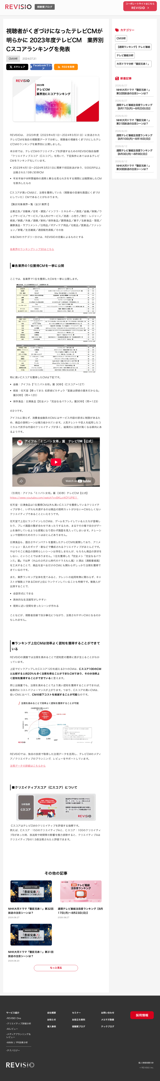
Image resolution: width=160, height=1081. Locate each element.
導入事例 (51, 1026)
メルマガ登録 (107, 1019)
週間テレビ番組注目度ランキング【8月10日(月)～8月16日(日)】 (134, 137)
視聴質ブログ (78, 1026)
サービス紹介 (12, 1012)
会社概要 (51, 1012)
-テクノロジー (13, 1050)
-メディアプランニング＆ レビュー (18, 1035)
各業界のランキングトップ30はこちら (32, 249)
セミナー (76, 1012)
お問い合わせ (107, 1012)
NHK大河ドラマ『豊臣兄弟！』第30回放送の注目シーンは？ (133, 167)
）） (44, 498)
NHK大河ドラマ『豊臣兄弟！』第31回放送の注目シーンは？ (133, 121)
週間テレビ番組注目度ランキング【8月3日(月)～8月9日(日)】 (134, 152)
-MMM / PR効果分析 (17, 1042)
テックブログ (107, 1026)
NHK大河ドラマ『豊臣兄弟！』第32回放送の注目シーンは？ (133, 91)
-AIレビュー (12, 1028)
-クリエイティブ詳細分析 (18, 1023)
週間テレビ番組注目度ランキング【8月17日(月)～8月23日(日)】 (134, 106)
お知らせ (51, 1019)
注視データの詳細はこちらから (28, 766)
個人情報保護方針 (146, 1062)
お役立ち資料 (78, 1019)
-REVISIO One (13, 1018)
